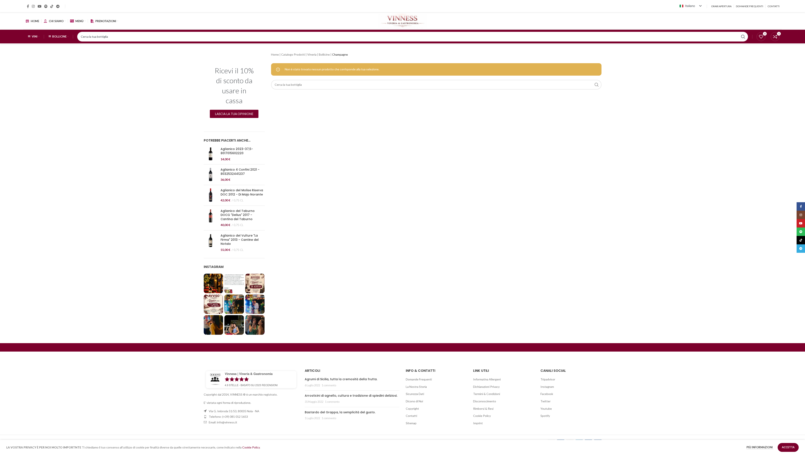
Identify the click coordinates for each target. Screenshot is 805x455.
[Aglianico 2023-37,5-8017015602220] (210, 154)
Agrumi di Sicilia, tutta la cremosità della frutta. (341, 379)
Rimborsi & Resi (483, 408)
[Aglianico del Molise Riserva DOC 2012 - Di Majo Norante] (210, 195)
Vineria (312, 54)
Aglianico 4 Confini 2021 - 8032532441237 (240, 172)
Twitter (545, 401)
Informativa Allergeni (487, 379)
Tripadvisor (547, 379)
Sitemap (411, 423)
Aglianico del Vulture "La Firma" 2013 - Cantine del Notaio (240, 240)
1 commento (329, 385)
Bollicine (324, 54)
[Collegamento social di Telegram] (58, 6)
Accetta (788, 447)
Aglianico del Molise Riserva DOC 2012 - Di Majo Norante (242, 192)
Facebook (546, 394)
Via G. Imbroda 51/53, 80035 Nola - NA (234, 411)
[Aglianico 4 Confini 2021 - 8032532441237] (210, 175)
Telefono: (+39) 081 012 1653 (228, 416)
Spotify (545, 416)
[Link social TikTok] (52, 6)
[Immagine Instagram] (213, 283)
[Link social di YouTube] (39, 6)
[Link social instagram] (33, 6)
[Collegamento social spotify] (46, 6)
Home (275, 54)
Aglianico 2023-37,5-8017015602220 (237, 151)
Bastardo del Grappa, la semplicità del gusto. (340, 412)
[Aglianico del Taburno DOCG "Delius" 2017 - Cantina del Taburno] (210, 218)
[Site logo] (402, 21)
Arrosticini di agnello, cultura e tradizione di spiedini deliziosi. (351, 395)
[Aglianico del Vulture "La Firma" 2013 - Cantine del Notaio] (210, 243)
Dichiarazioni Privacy (486, 386)
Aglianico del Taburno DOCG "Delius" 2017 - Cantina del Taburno (238, 215)
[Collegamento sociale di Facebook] (28, 6)
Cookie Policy (482, 416)
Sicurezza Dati (415, 394)
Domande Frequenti (419, 379)
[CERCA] (596, 85)
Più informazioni (759, 447)
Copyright (412, 408)
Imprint (478, 423)
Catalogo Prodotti (293, 54)
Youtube (546, 408)
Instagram (547, 386)
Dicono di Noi (414, 401)
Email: (223, 422)
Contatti (411, 416)
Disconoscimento (484, 401)
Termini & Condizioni (486, 394)
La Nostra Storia (416, 386)
